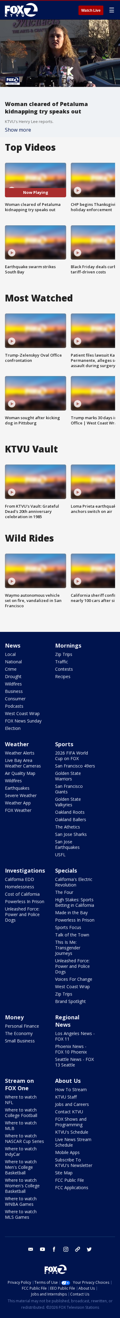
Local (10, 654)
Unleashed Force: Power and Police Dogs (22, 914)
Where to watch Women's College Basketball (22, 1185)
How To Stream (71, 1089)
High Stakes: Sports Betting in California (74, 902)
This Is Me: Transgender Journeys (67, 947)
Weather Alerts (19, 753)
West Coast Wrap (22, 713)
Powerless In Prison (24, 901)
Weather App (18, 803)
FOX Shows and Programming (70, 1122)
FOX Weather (18, 810)
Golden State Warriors (68, 776)
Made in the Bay (71, 912)
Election (13, 728)
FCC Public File (69, 1180)
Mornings (68, 645)
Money (14, 1017)
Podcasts (14, 706)
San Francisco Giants (69, 789)
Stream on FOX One (19, 1084)
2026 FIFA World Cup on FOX (71, 755)
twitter (89, 1249)
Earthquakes (17, 788)
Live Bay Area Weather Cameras (23, 763)
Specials (66, 870)
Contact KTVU (69, 1112)
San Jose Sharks (71, 834)
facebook (54, 1249)
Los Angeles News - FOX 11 (75, 1036)
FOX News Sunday (23, 721)
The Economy (19, 1033)
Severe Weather (21, 795)
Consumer (15, 699)
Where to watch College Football (21, 1112)
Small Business (20, 1041)
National (13, 662)
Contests (64, 669)
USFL (60, 855)
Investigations (25, 870)
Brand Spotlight (70, 1001)
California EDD (19, 879)
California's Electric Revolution (73, 882)
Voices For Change (73, 979)
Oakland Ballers (70, 819)
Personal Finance (22, 1026)
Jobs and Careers (72, 1104)
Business (14, 691)
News (12, 645)
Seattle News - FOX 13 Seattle (74, 1062)
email (31, 1249)
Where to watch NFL (21, 1099)
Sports (64, 744)
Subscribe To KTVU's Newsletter (73, 1162)
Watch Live (91, 10)
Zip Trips (63, 654)
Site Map (64, 1173)
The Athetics (67, 827)
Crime (11, 669)
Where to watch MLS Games (21, 1214)
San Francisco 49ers (75, 766)
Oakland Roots (70, 812)
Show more (18, 129)
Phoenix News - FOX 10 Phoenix (71, 1049)
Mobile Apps (67, 1152)
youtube (42, 1249)
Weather (17, 744)
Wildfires (13, 684)
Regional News (67, 1020)
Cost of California (22, 894)
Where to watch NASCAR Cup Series (24, 1138)
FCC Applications (71, 1187)
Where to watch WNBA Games (21, 1201)
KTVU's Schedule (71, 1132)
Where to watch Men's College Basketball (21, 1167)
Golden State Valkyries (68, 802)
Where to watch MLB (21, 1125)
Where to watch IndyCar (21, 1151)
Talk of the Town (72, 935)
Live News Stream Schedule (73, 1142)
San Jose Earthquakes (67, 844)
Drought (13, 676)
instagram (66, 1249)
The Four (64, 892)
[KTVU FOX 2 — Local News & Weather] (23, 9)
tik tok (77, 1249)
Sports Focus (68, 927)
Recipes (62, 676)
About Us (68, 1080)
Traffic (61, 662)
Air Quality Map (20, 773)
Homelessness (19, 887)
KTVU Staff (66, 1097)
